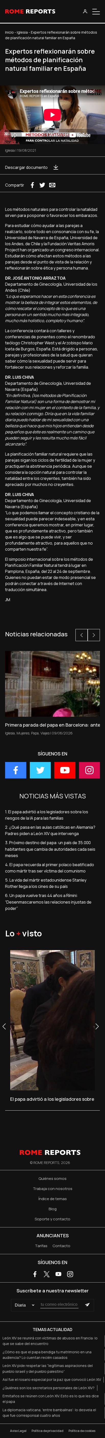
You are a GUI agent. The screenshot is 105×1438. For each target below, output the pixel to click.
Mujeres (23, 733)
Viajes (45, 733)
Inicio (9, 32)
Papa (35, 733)
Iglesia (22, 32)
